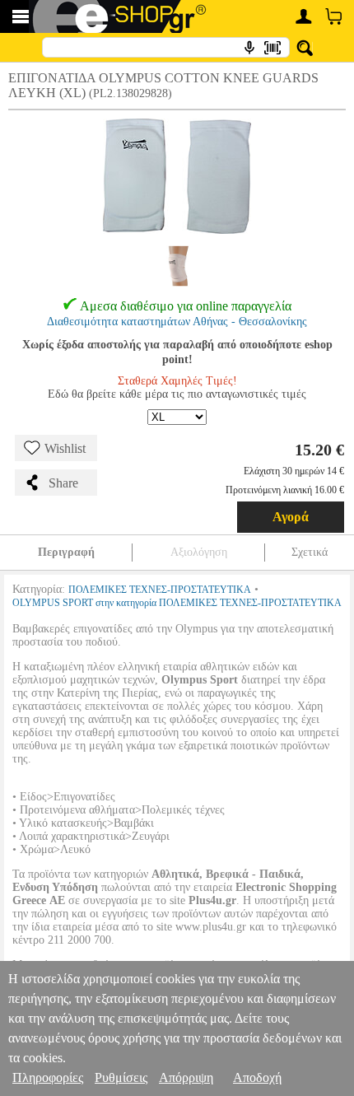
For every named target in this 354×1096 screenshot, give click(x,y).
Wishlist (65, 448)
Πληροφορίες (47, 1077)
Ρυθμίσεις (121, 1077)
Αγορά (290, 517)
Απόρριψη (186, 1077)
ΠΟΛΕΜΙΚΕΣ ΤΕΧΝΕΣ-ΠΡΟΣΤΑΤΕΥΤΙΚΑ (159, 589)
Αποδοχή (257, 1077)
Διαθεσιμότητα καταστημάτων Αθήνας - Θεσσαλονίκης (177, 321)
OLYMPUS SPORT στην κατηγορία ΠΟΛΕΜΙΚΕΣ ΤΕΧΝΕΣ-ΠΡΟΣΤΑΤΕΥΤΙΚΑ (177, 603)
